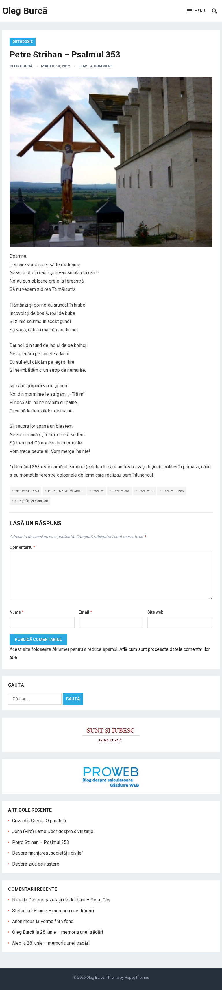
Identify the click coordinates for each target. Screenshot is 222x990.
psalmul (145, 491)
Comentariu (22, 547)
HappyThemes (137, 977)
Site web (155, 612)
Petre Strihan (27, 491)
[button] (196, 11)
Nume (17, 612)
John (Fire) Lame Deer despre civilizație (52, 831)
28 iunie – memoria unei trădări (62, 911)
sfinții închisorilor (31, 501)
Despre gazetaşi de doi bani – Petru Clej (69, 900)
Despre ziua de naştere (35, 864)
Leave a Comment (95, 66)
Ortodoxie (22, 42)
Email (85, 612)
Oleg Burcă (24, 10)
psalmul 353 (173, 491)
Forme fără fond (56, 921)
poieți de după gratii (66, 491)
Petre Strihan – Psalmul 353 (40, 842)
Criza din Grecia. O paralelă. (39, 820)
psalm (97, 491)
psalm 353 (121, 491)
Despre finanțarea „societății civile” (47, 853)
